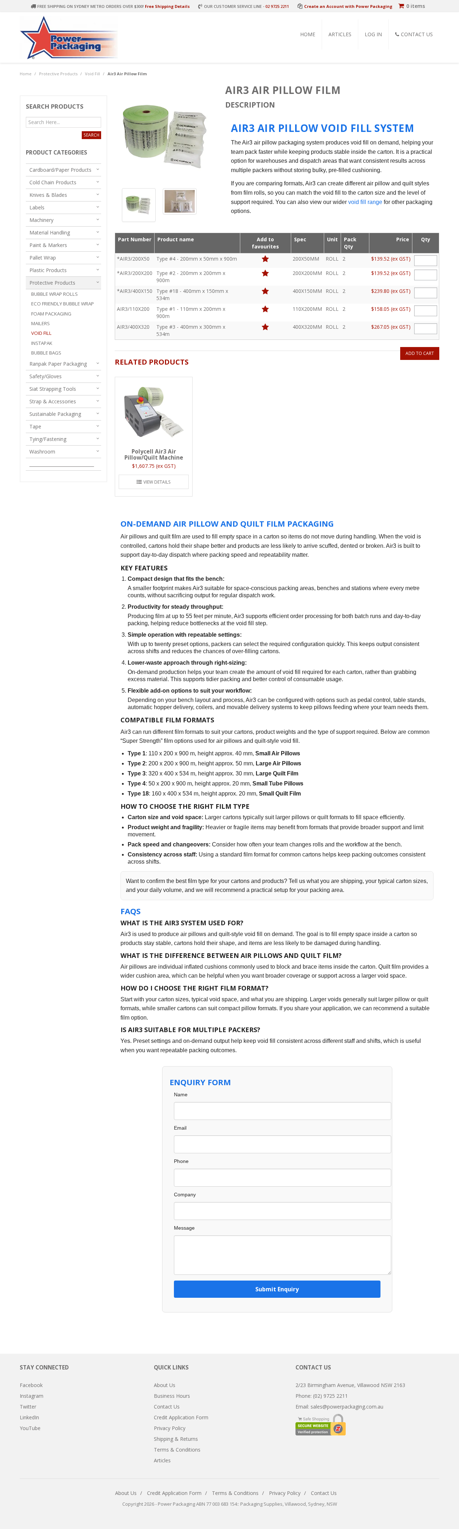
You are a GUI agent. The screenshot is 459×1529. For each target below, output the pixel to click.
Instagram (31, 1395)
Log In (373, 34)
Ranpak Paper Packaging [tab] (58, 363)
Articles (339, 34)
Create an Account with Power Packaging (348, 6)
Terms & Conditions (177, 1449)
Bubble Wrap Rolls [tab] (54, 294)
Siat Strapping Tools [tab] (52, 388)
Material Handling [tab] (49, 232)
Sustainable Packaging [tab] (55, 413)
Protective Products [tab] (52, 282)
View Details (157, 482)
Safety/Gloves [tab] (45, 376)
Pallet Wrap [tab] (42, 257)
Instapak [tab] (41, 343)
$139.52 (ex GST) (391, 258)
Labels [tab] (36, 207)
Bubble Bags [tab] (46, 353)
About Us (164, 1385)
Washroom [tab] (42, 451)
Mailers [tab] (40, 323)
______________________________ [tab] (61, 464)
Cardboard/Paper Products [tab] (60, 169)
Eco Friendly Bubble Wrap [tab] (62, 303)
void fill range (365, 202)
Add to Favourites (265, 259)
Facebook (31, 1385)
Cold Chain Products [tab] (52, 182)
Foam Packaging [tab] (51, 313)
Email (180, 1128)
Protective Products (58, 73)
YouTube (30, 1428)
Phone (181, 1161)
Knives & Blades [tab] (48, 194)
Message (184, 1228)
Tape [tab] (35, 426)
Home (307, 34)
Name (181, 1094)
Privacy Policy (169, 1428)
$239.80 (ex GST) (391, 291)
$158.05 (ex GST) (391, 308)
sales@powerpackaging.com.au (347, 1406)
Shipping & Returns (176, 1438)
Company (185, 1194)
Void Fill (92, 73)
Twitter (28, 1406)
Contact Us (417, 34)
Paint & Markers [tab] (48, 245)
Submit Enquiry (277, 1289)
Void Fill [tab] (41, 333)
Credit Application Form (181, 1417)
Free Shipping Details (167, 6)
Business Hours (172, 1395)
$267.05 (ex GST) (391, 326)
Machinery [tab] (41, 220)
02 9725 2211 (277, 6)
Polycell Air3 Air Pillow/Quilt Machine (153, 454)
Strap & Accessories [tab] (52, 401)
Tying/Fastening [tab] (47, 439)
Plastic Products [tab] (48, 270)
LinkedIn (29, 1417)
